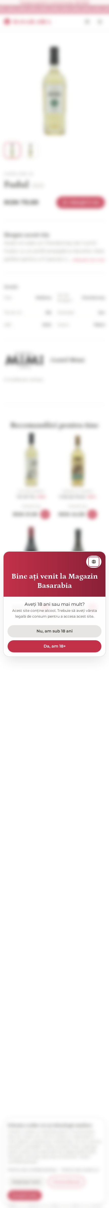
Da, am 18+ (55, 646)
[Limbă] (93, 562)
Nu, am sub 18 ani (55, 631)
